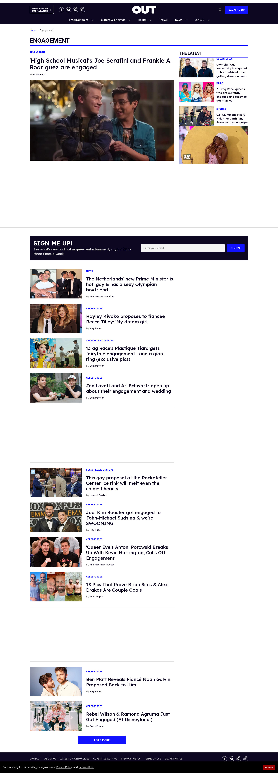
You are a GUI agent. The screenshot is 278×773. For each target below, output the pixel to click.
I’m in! (236, 248)
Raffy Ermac (96, 726)
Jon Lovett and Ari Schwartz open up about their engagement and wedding (128, 388)
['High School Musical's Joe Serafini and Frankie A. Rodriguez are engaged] (102, 119)
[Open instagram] (82, 9)
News (178, 20)
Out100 (199, 20)
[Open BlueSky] (68, 9)
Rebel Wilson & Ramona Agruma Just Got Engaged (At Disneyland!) (128, 716)
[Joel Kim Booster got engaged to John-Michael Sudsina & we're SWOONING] (56, 517)
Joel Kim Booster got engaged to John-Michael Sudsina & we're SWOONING (123, 518)
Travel (163, 20)
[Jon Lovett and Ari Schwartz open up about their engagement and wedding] (56, 387)
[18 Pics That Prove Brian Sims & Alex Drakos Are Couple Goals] (56, 586)
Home (33, 30)
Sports (221, 109)
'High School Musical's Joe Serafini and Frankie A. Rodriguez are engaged (101, 64)
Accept (269, 767)
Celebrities (224, 59)
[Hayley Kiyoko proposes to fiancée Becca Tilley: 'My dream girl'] (56, 318)
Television (37, 52)
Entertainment (78, 20)
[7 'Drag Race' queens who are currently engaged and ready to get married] (196, 91)
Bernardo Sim (97, 365)
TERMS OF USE (152, 758)
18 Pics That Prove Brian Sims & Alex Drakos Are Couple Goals (127, 587)
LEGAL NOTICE (173, 758)
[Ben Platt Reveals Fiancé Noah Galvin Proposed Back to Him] (56, 681)
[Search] (220, 10)
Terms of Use (86, 767)
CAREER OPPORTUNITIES (74, 758)
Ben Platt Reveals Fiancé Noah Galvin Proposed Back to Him (128, 682)
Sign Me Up (237, 9)
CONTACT (35, 758)
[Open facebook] (61, 9)
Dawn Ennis (39, 74)
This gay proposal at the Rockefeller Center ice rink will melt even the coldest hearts (126, 483)
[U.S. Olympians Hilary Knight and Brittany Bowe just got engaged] (196, 115)
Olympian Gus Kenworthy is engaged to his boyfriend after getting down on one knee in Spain (231, 72)
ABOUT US (50, 758)
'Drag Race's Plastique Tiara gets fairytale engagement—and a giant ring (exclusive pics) (125, 353)
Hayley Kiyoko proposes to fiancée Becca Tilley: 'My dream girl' (125, 318)
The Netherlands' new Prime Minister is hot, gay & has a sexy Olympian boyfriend (129, 284)
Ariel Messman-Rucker (102, 296)
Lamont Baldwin (98, 495)
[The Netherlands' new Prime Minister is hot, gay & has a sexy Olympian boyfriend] (56, 283)
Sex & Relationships (99, 340)
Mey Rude (95, 328)
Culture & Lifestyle (113, 20)
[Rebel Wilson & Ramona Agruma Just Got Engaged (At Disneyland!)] (56, 715)
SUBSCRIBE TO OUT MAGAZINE (40, 9)
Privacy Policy (64, 767)
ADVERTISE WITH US (105, 758)
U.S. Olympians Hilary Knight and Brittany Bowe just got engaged (232, 118)
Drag (219, 83)
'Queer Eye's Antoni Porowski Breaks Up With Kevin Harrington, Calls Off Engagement (127, 552)
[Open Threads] (75, 9)
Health (142, 20)
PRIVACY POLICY (130, 758)
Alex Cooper (96, 596)
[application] (213, 145)
